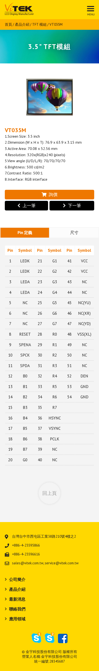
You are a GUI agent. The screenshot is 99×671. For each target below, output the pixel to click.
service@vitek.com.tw (62, 563)
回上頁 (49, 493)
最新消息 (17, 599)
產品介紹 (22, 24)
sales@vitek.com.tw (27, 563)
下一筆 (74, 205)
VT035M (56, 24)
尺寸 (74, 232)
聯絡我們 (17, 609)
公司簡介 (17, 579)
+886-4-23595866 (26, 545)
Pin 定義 (25, 232)
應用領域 (17, 619)
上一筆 (29, 205)
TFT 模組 (39, 24)
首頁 (8, 24)
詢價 (53, 194)
